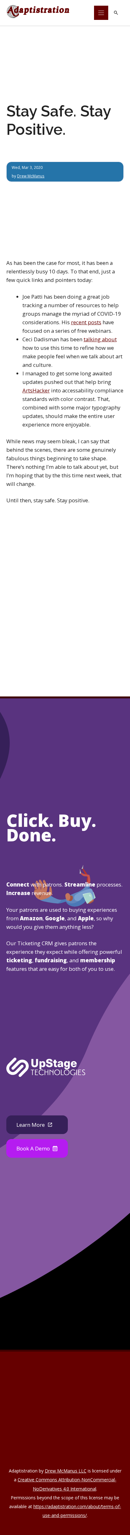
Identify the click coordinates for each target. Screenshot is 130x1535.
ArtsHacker (36, 390)
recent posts (86, 322)
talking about (100, 339)
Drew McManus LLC (65, 1471)
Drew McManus (30, 176)
